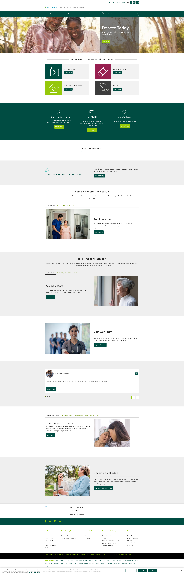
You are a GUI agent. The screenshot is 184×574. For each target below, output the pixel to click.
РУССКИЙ (91, 560)
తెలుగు (93, 563)
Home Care (48, 536)
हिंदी (117, 560)
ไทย (123, 560)
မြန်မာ (119, 563)
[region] (92, 35)
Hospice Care (49, 538)
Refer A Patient (72, 14)
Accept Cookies (152, 570)
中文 (65, 560)
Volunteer (89, 536)
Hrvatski (102, 563)
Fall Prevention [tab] (50, 205)
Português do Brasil (129, 560)
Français (50, 563)
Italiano (46, 563)
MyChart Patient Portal (109, 543)
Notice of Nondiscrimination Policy (57, 557)
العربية (100, 560)
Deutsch (70, 563)
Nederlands (80, 563)
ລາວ (120, 560)
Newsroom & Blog (107, 545)
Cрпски (97, 563)
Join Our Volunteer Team (103, 488)
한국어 (76, 560)
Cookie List (107, 554)
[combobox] (120, 14)
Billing (104, 538)
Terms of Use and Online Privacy (76, 554)
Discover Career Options (77, 514)
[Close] (181, 570)
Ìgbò (134, 563)
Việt (68, 560)
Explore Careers (100, 345)
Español (61, 560)
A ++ (138, 2)
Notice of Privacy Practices (122, 554)
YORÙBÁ (130, 563)
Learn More (106, 41)
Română (110, 563)
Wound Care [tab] (70, 205)
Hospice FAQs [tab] (72, 273)
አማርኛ (66, 563)
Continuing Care (131, 543)
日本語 (96, 560)
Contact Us (111, 2)
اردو (89, 563)
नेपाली (106, 563)
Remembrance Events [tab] (81, 415)
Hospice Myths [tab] (61, 273)
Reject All (142, 570)
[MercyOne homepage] (82, 7)
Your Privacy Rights (95, 554)
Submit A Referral (66, 536)
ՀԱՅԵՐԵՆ (81, 560)
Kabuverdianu (57, 563)
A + (134, 2)
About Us (129, 536)
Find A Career (130, 548)
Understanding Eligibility (68, 538)
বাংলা (45, 566)
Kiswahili (115, 563)
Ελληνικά (86, 563)
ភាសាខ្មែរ (107, 560)
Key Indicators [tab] (50, 273)
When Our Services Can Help (110, 541)
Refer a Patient (74, 511)
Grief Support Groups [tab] (52, 415)
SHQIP (62, 563)
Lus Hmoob (113, 560)
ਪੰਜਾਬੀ (104, 560)
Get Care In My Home (54, 14)
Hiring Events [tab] (94, 415)
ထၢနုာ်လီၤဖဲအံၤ (124, 563)
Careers (91, 14)
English (57, 560)
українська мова (50, 566)
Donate (88, 538)
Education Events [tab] (67, 415)
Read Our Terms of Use (34, 572)
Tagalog (72, 560)
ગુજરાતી (75, 563)
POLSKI (136, 560)
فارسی (86, 560)
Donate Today (121, 2)
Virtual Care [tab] (61, 205)
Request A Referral (107, 536)
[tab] (45, 396)
